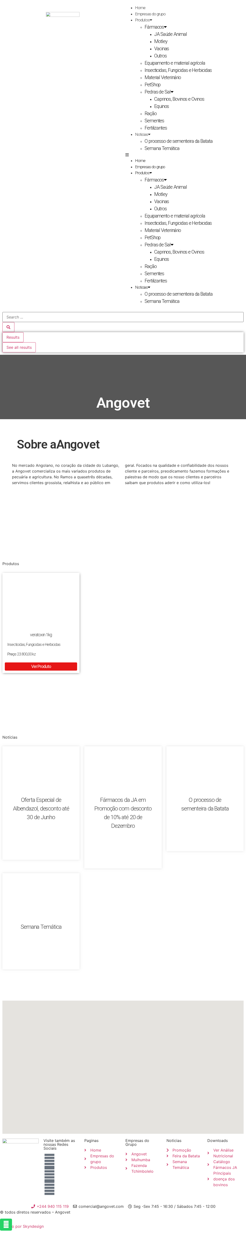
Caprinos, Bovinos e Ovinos (179, 99)
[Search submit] (8, 327)
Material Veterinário (163, 77)
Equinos (161, 106)
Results (12, 337)
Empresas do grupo (150, 14)
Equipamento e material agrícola (175, 63)
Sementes (154, 121)
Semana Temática (162, 148)
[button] (183, 155)
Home (140, 7)
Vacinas (161, 48)
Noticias (141, 134)
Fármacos (154, 27)
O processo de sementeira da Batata (179, 141)
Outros (160, 56)
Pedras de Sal (158, 92)
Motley (160, 41)
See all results (19, 347)
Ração (151, 113)
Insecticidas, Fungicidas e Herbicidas (178, 70)
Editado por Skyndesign (22, 1226)
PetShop (152, 84)
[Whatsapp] (6, 1225)
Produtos (142, 20)
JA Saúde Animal (170, 34)
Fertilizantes (156, 128)
